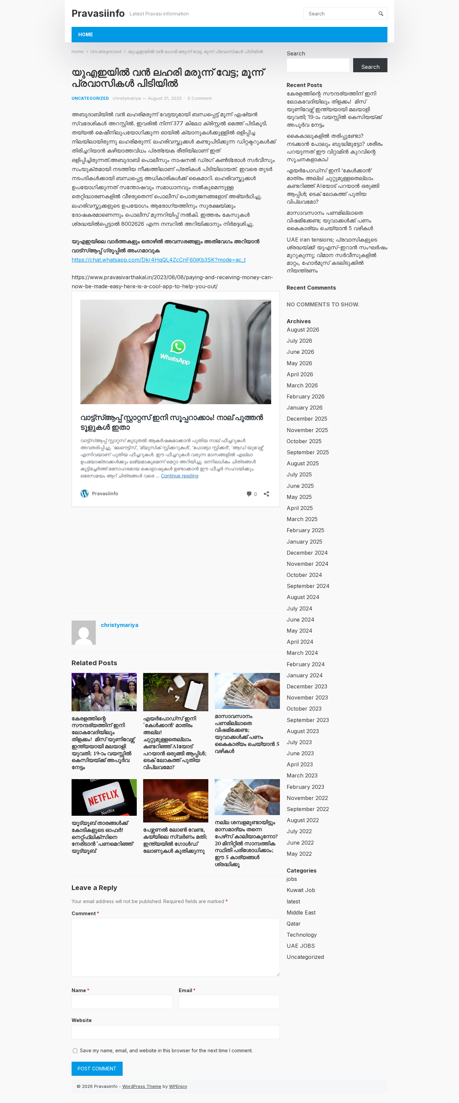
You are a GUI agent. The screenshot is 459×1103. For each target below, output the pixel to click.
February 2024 (306, 664)
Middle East (301, 912)
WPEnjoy (178, 1086)
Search (296, 53)
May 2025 (299, 497)
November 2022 (307, 798)
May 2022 (299, 853)
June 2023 (300, 753)
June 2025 (300, 485)
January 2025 (304, 541)
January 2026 (305, 407)
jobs (292, 879)
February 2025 (305, 530)
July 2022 (299, 831)
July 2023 (299, 742)
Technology (302, 934)
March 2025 (302, 519)
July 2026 (299, 340)
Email (187, 990)
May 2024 (299, 630)
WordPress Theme (141, 1086)
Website (82, 1020)
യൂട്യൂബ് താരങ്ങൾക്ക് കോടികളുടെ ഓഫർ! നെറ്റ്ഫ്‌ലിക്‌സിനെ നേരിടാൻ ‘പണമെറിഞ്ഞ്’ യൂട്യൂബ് (103, 836)
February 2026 (306, 396)
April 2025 (300, 508)
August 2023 (303, 731)
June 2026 (300, 351)
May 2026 (299, 363)
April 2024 (300, 641)
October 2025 (304, 441)
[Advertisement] (176, 560)
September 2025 (308, 452)
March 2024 (302, 652)
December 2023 (307, 686)
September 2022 (308, 809)
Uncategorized (105, 51)
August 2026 (303, 329)
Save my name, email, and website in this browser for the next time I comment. (166, 1050)
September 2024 (308, 586)
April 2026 (300, 374)
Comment (85, 913)
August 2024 (303, 597)
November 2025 (307, 430)
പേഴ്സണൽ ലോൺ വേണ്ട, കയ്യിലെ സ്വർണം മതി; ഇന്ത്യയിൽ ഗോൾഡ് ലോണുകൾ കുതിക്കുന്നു (175, 840)
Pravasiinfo (98, 13)
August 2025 (303, 463)
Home (85, 34)
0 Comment (199, 98)
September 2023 (308, 720)
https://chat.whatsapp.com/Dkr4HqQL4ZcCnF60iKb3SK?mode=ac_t (159, 259)
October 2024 (304, 574)
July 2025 (299, 474)
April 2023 (300, 764)
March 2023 (302, 775)
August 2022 (303, 820)
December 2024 (307, 552)
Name (80, 990)
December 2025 (307, 418)
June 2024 (301, 619)
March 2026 (302, 385)
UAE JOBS (301, 945)
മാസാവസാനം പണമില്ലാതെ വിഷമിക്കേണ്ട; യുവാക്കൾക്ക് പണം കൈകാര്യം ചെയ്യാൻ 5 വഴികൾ (247, 733)
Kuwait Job (301, 890)
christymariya (127, 98)
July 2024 (299, 608)
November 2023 (307, 697)
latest (293, 901)
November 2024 (308, 563)
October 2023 (304, 708)
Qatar (294, 923)
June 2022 (300, 842)
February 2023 (305, 786)
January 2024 (305, 675)
